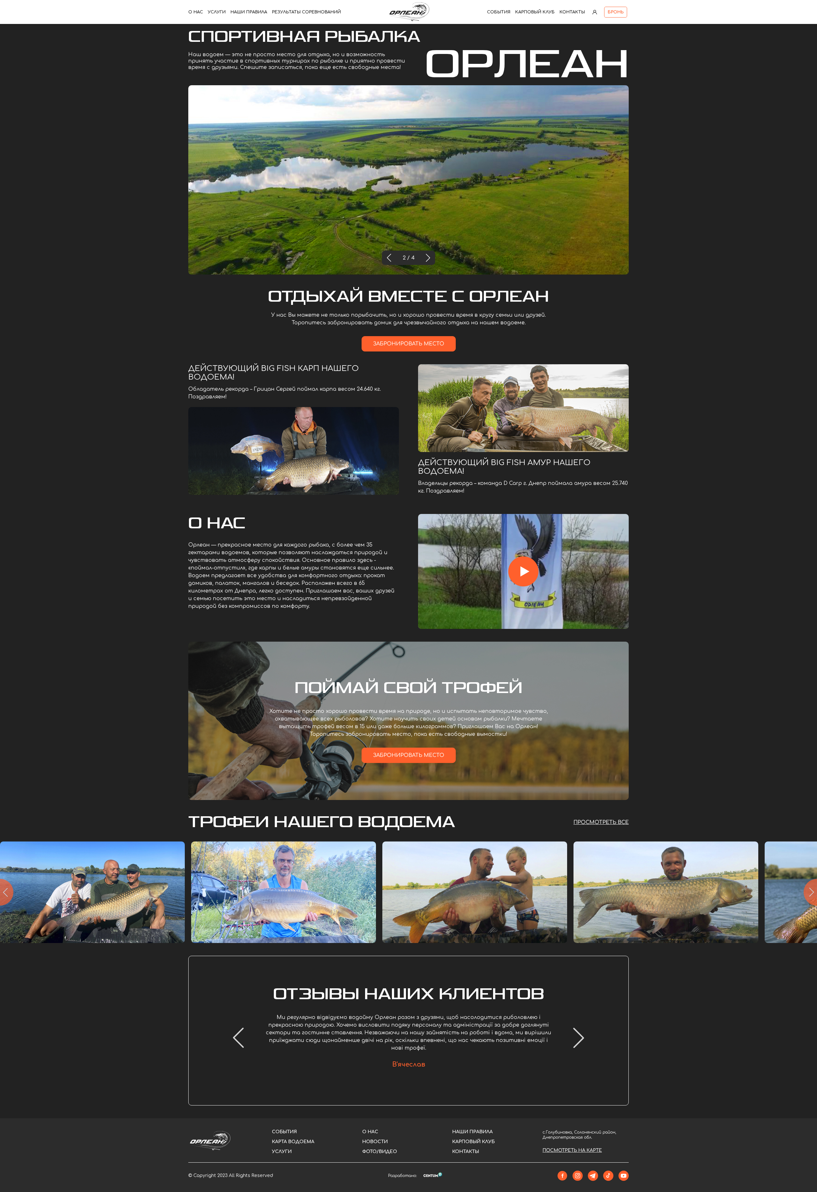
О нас (195, 12)
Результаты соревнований (306, 12)
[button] (389, 258)
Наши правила (248, 12)
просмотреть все (601, 822)
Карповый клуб (535, 12)
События (498, 12)
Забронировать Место (408, 344)
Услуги (217, 12)
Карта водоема (293, 1141)
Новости (375, 1141)
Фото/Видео (379, 1151)
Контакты (572, 12)
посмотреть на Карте (572, 1150)
